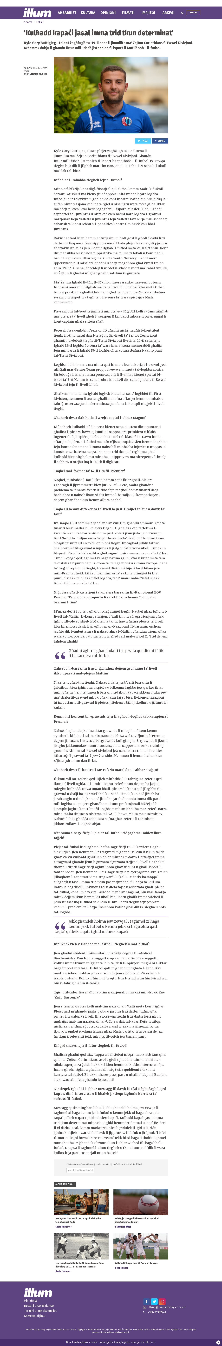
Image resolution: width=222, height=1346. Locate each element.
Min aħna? (30, 1301)
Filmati (128, 13)
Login (193, 12)
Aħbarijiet (67, 13)
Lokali (39, 22)
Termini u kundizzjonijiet (40, 1311)
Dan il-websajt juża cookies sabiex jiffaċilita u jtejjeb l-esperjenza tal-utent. (111, 1342)
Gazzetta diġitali (34, 1316)
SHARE (161, 140)
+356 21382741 (157, 1312)
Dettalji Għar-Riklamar (39, 1306)
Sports (28, 22)
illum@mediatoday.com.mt (167, 1307)
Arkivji (168, 13)
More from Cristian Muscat (80, 1170)
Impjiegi (148, 13)
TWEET (144, 140)
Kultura (88, 13)
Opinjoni (108, 13)
